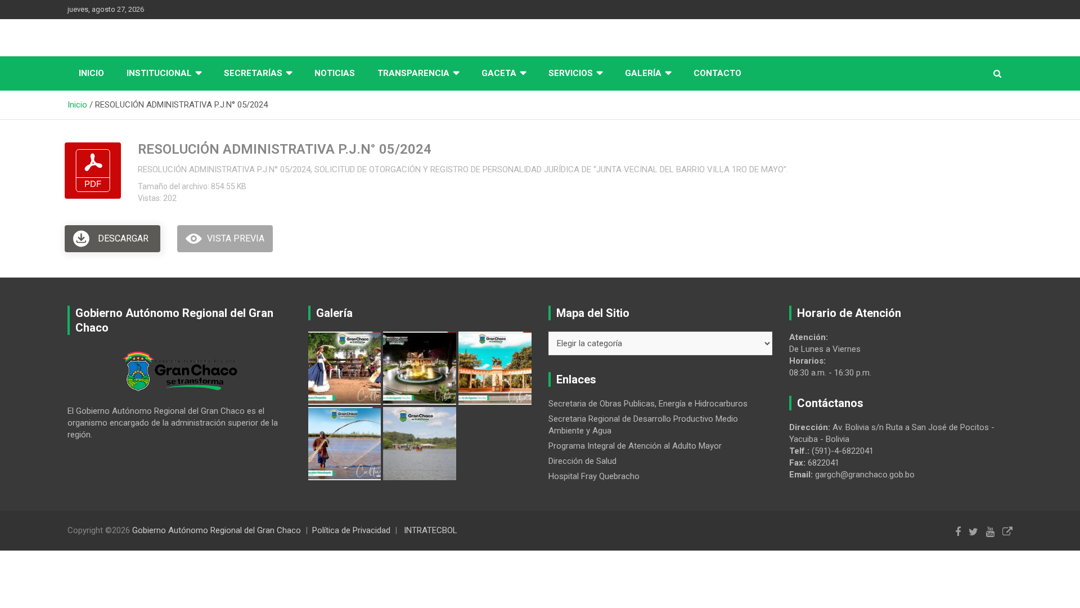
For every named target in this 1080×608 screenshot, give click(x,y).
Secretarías (253, 73)
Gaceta (499, 73)
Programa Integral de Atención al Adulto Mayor (635, 446)
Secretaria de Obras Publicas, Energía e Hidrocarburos (648, 404)
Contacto (717, 73)
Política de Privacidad (351, 530)
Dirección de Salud (582, 461)
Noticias (334, 73)
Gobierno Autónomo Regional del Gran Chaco (216, 530)
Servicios (570, 73)
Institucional (159, 73)
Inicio (91, 73)
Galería (643, 73)
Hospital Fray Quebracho (594, 476)
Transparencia (413, 73)
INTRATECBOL (430, 530)
